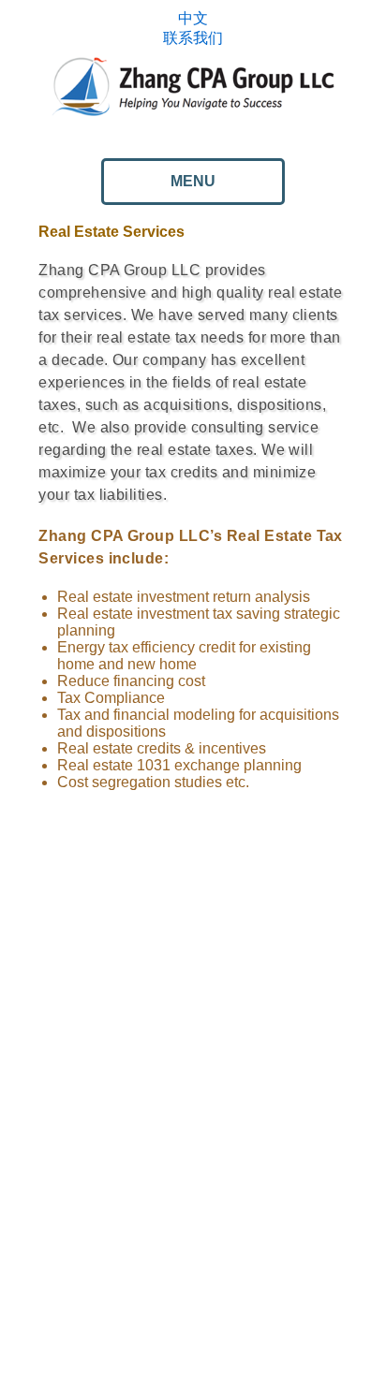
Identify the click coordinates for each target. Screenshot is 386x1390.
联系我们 (193, 38)
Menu (193, 181)
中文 (193, 18)
